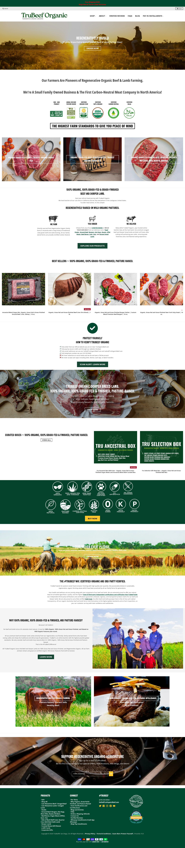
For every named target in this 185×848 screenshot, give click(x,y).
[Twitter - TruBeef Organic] (100, 806)
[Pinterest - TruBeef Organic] (110, 806)
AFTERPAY (104, 842)
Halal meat (88, 599)
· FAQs (72, 812)
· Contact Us (74, 816)
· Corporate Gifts (47, 830)
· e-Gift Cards (45, 828)
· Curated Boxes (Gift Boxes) (51, 826)
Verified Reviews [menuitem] (117, 16)
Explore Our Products (92, 245)
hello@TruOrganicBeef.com (109, 802)
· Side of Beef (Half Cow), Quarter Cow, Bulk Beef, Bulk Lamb (53, 821)
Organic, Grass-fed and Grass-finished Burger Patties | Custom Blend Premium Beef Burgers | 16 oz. (115, 313)
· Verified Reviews (76, 818)
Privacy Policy (90, 834)
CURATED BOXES (97, 228)
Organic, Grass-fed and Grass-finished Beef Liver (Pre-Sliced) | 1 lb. (69, 313)
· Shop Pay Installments (78, 824)
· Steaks (43, 810)
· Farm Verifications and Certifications (78, 807)
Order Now (92, 48)
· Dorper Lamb (46, 824)
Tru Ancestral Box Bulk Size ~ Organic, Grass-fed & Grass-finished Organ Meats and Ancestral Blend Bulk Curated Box (115, 471)
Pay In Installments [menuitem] (152, 16)
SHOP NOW (92, 409)
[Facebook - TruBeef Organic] (104, 806)
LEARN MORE (46, 657)
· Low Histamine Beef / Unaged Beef (53, 804)
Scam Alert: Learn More (92, 364)
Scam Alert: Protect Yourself (122, 834)
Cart (180, 8)
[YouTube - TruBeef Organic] (114, 806)
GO (111, 774)
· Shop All (44, 802)
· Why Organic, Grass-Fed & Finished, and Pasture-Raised (80, 803)
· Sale (43, 800)
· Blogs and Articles (77, 810)
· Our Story (74, 800)
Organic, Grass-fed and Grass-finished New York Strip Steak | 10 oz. (161, 313)
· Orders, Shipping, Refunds (80, 814)
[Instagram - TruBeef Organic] (107, 806)
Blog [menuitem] (137, 16)
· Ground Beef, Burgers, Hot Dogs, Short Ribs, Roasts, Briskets (53, 813)
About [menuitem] (102, 16)
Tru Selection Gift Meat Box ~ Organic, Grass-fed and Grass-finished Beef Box (161, 471)
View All (46, 440)
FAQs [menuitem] (130, 16)
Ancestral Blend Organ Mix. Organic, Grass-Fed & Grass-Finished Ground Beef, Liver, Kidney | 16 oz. (23, 313)
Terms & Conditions (104, 834)
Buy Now (92, 518)
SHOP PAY (95, 842)
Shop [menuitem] (92, 16)
